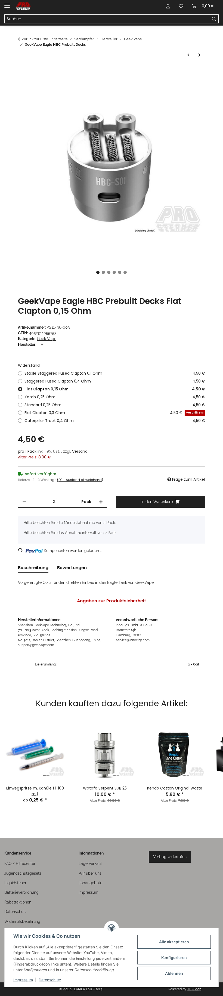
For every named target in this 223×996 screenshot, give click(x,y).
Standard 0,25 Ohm (114, 405)
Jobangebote (90, 883)
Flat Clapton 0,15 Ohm (114, 389)
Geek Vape (46, 339)
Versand (80, 451)
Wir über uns (90, 873)
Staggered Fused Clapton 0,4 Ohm (114, 381)
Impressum (23, 980)
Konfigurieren (174, 957)
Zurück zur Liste (35, 39)
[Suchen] (214, 19)
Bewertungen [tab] (72, 568)
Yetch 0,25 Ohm (114, 397)
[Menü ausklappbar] (7, 3)
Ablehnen (174, 973)
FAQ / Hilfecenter (19, 863)
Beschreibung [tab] (33, 568)
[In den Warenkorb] (22, 71)
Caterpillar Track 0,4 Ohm (114, 420)
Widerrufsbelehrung (22, 921)
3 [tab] (108, 272)
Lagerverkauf (90, 863)
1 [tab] (98, 272)
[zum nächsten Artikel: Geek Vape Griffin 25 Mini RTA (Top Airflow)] (199, 55)
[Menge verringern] (24, 501)
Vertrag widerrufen (170, 857)
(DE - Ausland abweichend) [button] (80, 479)
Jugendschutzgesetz (22, 873)
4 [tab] (114, 272)
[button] (168, 6)
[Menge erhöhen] (101, 501)
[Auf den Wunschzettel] (194, 84)
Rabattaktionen (17, 902)
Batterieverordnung (21, 892)
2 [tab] (103, 272)
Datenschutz (50, 980)
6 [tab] (125, 272)
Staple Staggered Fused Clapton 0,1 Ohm (114, 373)
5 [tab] (119, 272)
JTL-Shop (194, 989)
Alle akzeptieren (174, 941)
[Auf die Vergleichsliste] (179, 84)
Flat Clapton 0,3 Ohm (114, 412)
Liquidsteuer (15, 883)
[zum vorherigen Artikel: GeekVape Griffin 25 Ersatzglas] (188, 55)
